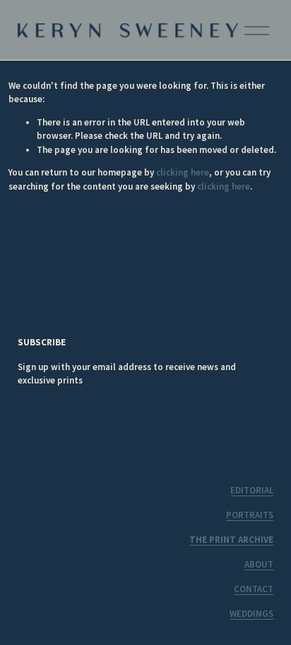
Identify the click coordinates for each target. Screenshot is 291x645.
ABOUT (258, 564)
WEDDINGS (251, 614)
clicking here (182, 172)
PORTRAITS (249, 515)
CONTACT (253, 589)
